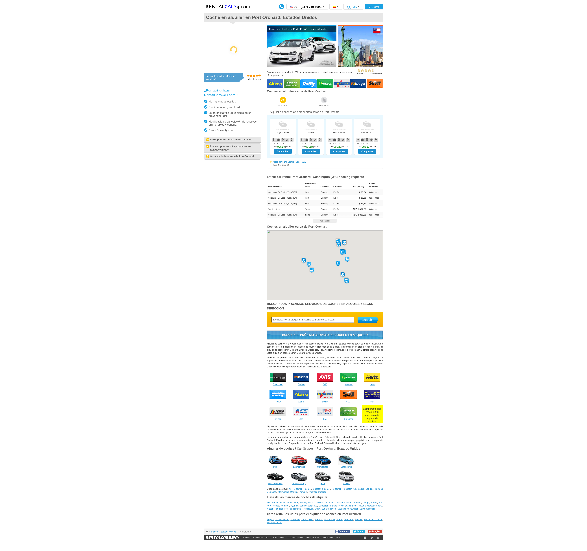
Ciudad (246, 537)
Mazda (362, 505)
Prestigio (312, 491)
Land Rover (337, 505)
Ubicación (295, 519)
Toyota (333, 508)
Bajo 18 (358, 519)
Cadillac (319, 502)
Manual (293, 491)
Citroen (347, 502)
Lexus (348, 505)
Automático (358, 488)
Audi (296, 502)
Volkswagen (352, 508)
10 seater (336, 488)
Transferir (348, 519)
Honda (276, 505)
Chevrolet (328, 502)
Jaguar (303, 505)
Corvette (357, 502)
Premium (303, 491)
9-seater (326, 488)
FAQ (268, 537)
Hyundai (294, 505)
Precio (339, 519)
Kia (315, 505)
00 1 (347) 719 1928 (307, 6)
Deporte (322, 491)
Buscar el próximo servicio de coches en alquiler (325, 335)
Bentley (303, 502)
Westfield (370, 508)
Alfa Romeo (273, 502)
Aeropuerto (282, 105)
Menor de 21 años (373, 519)
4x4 (290, 488)
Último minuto (282, 519)
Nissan (270, 508)
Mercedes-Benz (374, 505)
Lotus (355, 505)
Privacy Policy (312, 537)
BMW (310, 502)
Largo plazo (307, 519)
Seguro (270, 519)
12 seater (347, 488)
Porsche (288, 508)
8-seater (317, 488)
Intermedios (283, 491)
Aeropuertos (258, 537)
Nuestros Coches (295, 537)
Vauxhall (342, 508)
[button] (311, 270)
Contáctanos (278, 537)
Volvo (362, 508)
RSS (338, 537)
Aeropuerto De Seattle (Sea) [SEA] (289, 161)
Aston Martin (286, 502)
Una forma (329, 519)
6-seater (298, 488)
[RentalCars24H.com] (207, 531)
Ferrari (374, 502)
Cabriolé (369, 488)
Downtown (324, 105)
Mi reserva (374, 6)
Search (367, 319)
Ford (269, 505)
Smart (317, 508)
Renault (297, 508)
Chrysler (339, 502)
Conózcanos (327, 537)
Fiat (380, 502)
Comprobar (283, 151)
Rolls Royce (307, 508)
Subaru (325, 508)
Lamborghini (325, 505)
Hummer (285, 505)
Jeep (310, 505)
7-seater (307, 488)
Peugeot (279, 508)
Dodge (366, 502)
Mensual (319, 519)
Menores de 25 (274, 522)
